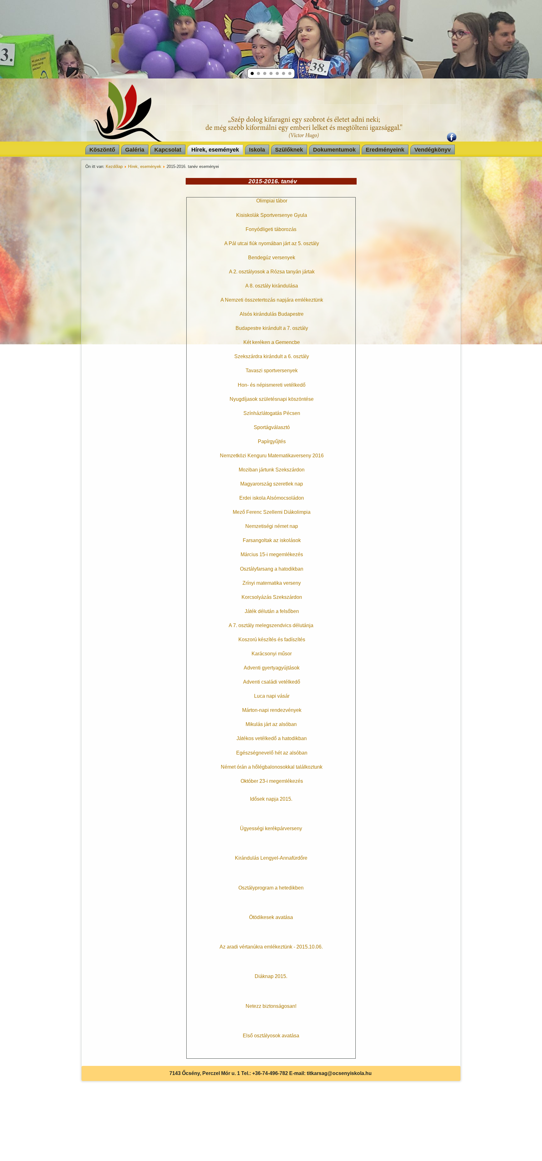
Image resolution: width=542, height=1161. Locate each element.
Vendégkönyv (432, 150)
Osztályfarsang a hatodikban (271, 569)
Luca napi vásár (272, 696)
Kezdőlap (114, 166)
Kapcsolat (167, 150)
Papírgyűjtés (272, 441)
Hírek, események (215, 150)
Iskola (257, 150)
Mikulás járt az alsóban (271, 724)
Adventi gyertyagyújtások (272, 667)
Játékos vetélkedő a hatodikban (271, 738)
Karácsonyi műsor (272, 653)
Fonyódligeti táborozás (271, 229)
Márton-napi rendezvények (271, 710)
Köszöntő (102, 150)
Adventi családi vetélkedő (271, 682)
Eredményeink (385, 150)
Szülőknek (289, 150)
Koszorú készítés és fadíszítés (271, 639)
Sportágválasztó (272, 427)
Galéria (134, 150)
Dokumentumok (334, 150)
